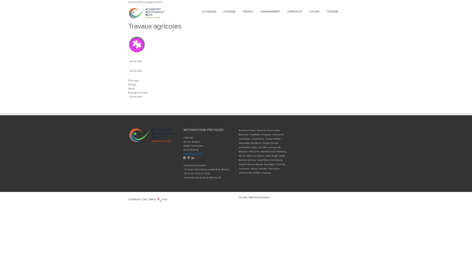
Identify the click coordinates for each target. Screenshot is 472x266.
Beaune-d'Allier (247, 130)
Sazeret (280, 164)
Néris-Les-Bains (255, 155)
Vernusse (273, 168)
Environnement (270, 11)
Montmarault (268, 151)
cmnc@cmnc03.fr (153, 2)
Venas (254, 168)
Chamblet (254, 134)
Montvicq (281, 151)
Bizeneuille (274, 130)
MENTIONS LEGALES (259, 197)
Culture (314, 11)
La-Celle (262, 147)
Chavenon (278, 134)
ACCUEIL (243, 197)
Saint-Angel (271, 155)
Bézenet (261, 130)
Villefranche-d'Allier (250, 172)
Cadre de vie (294, 11)
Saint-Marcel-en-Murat (269, 160)
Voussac (266, 172)
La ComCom (209, 11)
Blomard (243, 134)
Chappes (266, 134)
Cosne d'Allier (273, 138)
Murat (242, 155)
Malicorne (254, 151)
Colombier (244, 138)
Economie (229, 11)
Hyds (254, 147)
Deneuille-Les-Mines (250, 143)
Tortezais (244, 168)
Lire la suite (135, 61)
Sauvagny (269, 164)
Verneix (263, 168)
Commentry (257, 138)
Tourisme (332, 11)
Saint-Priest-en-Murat (251, 164)
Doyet (266, 143)
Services (248, 11)
